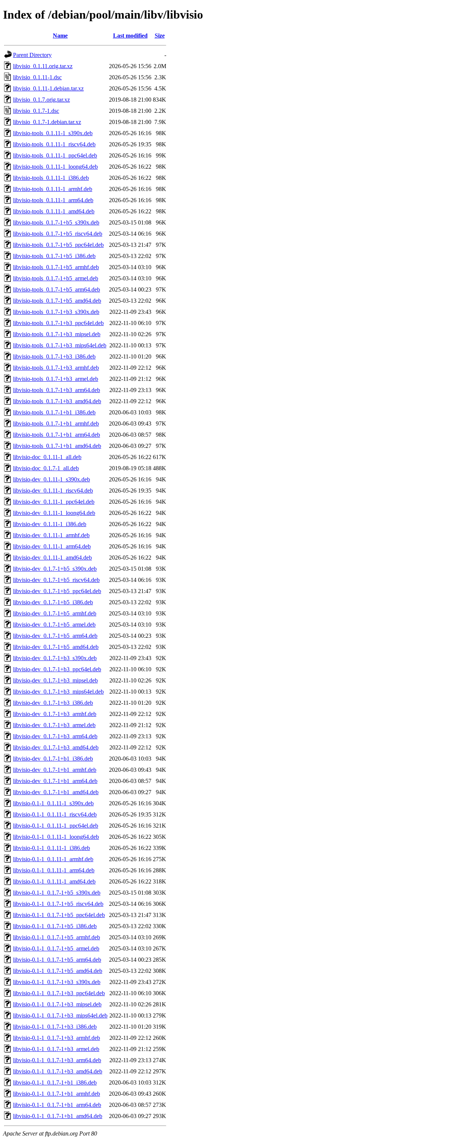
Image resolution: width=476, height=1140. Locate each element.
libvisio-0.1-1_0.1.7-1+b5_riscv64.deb (58, 904)
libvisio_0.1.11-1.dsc (37, 77)
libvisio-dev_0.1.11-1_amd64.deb (52, 557)
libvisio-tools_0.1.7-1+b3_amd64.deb (57, 401)
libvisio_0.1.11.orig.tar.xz (43, 66)
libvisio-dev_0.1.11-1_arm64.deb (52, 546)
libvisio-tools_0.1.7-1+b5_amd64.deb (57, 300)
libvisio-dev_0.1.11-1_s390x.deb (51, 479)
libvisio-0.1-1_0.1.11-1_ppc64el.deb (55, 825)
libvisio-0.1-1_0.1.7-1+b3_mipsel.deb (57, 1004)
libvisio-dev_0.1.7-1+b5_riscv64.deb (56, 580)
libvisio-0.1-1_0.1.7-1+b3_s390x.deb (56, 982)
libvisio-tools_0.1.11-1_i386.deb (51, 178)
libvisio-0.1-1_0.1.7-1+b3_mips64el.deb (60, 1015)
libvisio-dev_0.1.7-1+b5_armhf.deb (54, 613)
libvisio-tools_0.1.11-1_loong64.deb (55, 166)
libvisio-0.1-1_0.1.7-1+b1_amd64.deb (57, 1116)
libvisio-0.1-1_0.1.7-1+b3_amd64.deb (57, 1071)
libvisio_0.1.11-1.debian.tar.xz (48, 88)
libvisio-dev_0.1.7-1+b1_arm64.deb (55, 781)
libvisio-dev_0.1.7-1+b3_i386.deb (53, 703)
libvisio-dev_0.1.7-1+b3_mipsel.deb (55, 680)
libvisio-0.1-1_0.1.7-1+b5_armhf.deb (56, 937)
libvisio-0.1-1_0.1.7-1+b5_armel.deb (56, 948)
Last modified (130, 35)
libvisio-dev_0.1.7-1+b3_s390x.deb (55, 658)
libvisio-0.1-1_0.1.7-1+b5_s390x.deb (56, 892)
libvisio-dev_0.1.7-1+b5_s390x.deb (55, 569)
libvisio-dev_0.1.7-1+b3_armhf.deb (54, 714)
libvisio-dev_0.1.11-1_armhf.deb (51, 535)
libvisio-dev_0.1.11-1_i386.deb (49, 524)
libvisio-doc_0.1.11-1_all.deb (47, 457)
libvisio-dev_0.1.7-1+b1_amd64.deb (56, 792)
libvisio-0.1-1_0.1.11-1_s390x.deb (53, 803)
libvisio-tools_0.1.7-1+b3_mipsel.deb (56, 334)
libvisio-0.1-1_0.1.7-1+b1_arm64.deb (57, 1105)
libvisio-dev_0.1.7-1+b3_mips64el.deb (58, 691)
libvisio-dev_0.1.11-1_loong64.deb (54, 513)
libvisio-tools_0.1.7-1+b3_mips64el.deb (59, 345)
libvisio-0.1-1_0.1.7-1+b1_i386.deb (55, 1082)
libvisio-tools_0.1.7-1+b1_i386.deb (54, 412)
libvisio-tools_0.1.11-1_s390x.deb (53, 133)
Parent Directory (32, 55)
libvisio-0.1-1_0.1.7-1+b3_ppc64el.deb (59, 993)
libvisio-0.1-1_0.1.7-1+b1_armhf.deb (56, 1093)
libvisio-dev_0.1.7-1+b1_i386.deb (53, 758)
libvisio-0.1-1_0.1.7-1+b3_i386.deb (55, 1026)
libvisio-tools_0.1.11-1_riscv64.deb (54, 144)
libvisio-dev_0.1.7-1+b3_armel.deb (54, 725)
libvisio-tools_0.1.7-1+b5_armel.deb (55, 278)
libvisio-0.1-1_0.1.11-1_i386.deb (51, 848)
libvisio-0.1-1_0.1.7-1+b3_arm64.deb (57, 1060)
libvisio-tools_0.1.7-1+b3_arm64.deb (56, 390)
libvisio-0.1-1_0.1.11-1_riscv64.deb (55, 814)
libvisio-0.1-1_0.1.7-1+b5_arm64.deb (57, 959)
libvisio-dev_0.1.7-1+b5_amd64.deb (56, 647)
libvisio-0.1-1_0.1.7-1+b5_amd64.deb (57, 971)
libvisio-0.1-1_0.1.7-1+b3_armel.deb (56, 1049)
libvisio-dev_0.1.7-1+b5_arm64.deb (55, 636)
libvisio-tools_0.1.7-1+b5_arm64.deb (56, 289)
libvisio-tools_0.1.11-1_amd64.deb (53, 211)
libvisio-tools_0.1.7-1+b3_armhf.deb (56, 367)
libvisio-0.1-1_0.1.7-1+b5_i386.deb (55, 926)
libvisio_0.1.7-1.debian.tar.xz (47, 122)
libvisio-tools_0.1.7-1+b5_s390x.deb (56, 222)
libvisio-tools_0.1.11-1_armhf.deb (52, 189)
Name (60, 35)
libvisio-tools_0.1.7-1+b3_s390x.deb (56, 312)
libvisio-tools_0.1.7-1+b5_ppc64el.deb (58, 245)
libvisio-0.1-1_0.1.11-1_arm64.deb (53, 870)
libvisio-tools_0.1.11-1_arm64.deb (53, 200)
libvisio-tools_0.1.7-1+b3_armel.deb (55, 379)
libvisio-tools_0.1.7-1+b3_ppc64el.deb (58, 323)
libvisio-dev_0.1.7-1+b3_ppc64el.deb (57, 669)
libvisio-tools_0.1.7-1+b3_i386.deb (54, 356)
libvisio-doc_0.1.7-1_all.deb (46, 468)
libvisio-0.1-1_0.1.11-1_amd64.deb (54, 881)
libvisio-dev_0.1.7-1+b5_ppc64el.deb (57, 591)
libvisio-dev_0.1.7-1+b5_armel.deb (54, 624)
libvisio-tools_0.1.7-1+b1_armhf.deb (56, 423)
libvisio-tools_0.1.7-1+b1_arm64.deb (56, 435)
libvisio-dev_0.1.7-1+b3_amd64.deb (56, 747)
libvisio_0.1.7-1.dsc (36, 111)
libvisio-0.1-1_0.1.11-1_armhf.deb (53, 859)
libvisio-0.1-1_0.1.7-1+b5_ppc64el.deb (59, 915)
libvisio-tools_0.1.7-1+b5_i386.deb (54, 256)
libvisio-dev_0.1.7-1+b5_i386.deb (53, 602)
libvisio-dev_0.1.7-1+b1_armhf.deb (54, 770)
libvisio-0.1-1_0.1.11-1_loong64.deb (56, 837)
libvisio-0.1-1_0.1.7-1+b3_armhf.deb (56, 1038)
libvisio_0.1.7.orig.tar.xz (41, 99)
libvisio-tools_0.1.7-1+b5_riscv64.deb (57, 233)
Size (160, 35)
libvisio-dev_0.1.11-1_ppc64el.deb (53, 502)
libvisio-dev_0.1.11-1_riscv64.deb (53, 490)
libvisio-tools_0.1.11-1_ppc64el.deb (55, 155)
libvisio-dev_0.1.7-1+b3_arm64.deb (55, 736)
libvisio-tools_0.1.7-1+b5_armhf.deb (56, 267)
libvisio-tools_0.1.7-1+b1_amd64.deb (57, 446)
